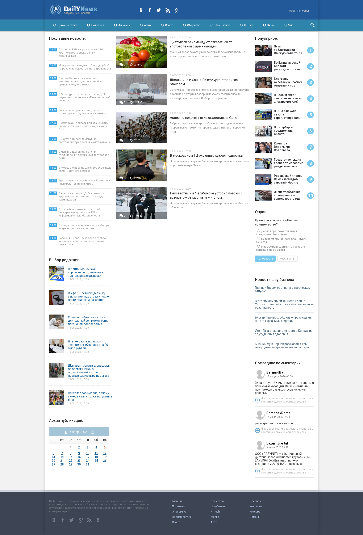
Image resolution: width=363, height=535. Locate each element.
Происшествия (67, 25)
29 (70, 464)
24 (87, 460)
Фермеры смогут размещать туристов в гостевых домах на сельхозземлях (287, 400)
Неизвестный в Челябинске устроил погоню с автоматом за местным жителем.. (206, 195)
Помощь (255, 516)
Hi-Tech (248, 25)
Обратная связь (299, 10)
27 (53, 464)
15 (70, 457)
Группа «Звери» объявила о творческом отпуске (282, 289)
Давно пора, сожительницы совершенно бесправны (276, 232)
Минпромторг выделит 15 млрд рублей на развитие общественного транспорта (80, 67)
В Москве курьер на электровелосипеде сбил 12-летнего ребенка (80, 169)
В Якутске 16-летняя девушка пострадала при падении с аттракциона (80, 140)
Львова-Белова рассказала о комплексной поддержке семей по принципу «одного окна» (76, 81)
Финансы (124, 25)
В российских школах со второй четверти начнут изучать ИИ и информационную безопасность (75, 212)
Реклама (255, 511)
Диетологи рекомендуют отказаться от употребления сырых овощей (201, 44)
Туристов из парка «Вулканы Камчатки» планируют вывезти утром (80, 182)
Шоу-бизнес (218, 506)
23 (79, 460)
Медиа (215, 516)
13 (53, 457)
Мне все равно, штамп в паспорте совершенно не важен (280, 248)
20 (53, 460)
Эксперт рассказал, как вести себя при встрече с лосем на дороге (79, 227)
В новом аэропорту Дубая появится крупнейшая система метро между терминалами (77, 196)
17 (87, 457)
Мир (290, 25)
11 (96, 453)
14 (62, 457)
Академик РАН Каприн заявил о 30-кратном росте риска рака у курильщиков (77, 52)
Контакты (256, 506)
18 (96, 457)
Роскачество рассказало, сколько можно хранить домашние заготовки (78, 112)
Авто (147, 25)
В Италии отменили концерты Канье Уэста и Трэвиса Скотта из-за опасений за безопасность (284, 304)
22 (70, 460)
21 (62, 460)
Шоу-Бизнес (222, 25)
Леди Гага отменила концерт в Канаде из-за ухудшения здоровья (284, 332)
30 (79, 464)
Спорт (169, 25)
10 (87, 453)
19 (105, 457)
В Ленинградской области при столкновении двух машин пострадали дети (79, 155)
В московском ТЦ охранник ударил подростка (206, 155)
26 (105, 460)
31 (87, 464)
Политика (97, 25)
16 (79, 457)
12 (105, 453)
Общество (193, 25)
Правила (255, 501)
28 (62, 464)
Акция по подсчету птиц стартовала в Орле (203, 118)
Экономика (179, 511)
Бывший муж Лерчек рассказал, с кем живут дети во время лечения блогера (282, 345)
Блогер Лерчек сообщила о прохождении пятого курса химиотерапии (284, 319)
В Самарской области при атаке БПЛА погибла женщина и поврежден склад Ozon (79, 126)
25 (96, 460)
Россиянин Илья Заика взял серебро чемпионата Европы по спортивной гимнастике (78, 241)
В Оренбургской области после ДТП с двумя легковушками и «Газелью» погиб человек (80, 97)
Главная (177, 501)
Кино (270, 25)
